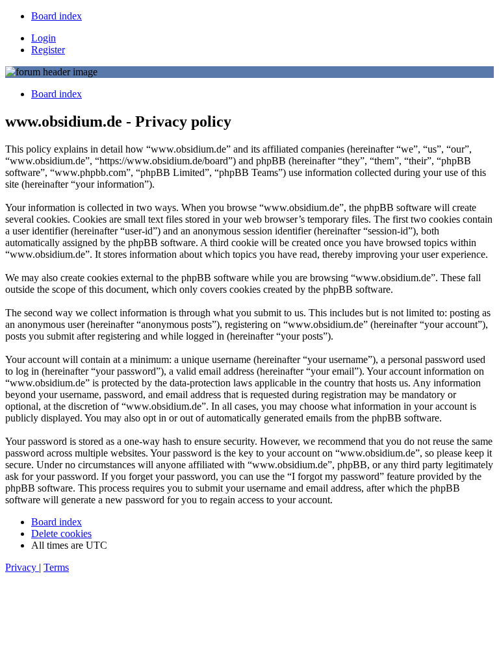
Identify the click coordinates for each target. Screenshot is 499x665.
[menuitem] (56, 15)
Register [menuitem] (48, 49)
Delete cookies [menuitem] (61, 533)
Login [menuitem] (43, 38)
